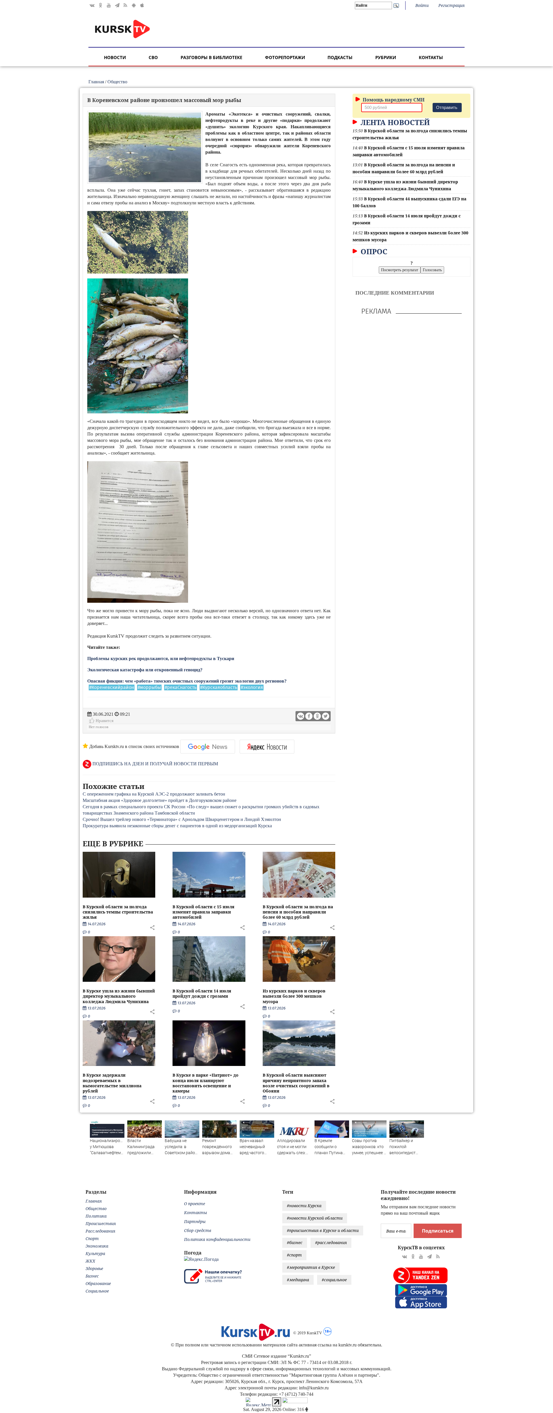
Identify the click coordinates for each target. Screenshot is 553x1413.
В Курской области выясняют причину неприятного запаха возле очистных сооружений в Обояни (296, 1083)
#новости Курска (304, 1205)
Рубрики (385, 57)
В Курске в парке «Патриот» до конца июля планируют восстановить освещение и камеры (205, 1083)
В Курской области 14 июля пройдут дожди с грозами (202, 993)
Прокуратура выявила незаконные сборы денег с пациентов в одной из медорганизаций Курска (177, 825)
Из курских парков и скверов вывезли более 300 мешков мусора (294, 996)
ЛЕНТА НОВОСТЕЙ (394, 122)
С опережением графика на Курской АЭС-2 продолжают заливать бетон (154, 794)
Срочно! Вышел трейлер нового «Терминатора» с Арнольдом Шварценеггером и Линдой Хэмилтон (182, 819)
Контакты (431, 57)
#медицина (298, 1279)
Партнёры (195, 1221)
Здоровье (94, 1268)
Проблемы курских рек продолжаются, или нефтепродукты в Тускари (160, 658)
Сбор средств (197, 1230)
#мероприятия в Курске (311, 1267)
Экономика (97, 1246)
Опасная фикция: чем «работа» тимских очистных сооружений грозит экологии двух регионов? (187, 681)
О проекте (194, 1203)
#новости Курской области (314, 1218)
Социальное (97, 1291)
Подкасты (340, 57)
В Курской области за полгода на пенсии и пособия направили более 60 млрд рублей (298, 912)
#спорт (294, 1255)
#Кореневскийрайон (111, 687)
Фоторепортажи (285, 57)
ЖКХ (90, 1261)
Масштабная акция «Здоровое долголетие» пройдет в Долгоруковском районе (159, 800)
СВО (153, 57)
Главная (96, 81)
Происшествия (101, 1223)
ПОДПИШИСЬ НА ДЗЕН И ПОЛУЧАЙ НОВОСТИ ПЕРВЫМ (154, 763)
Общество (117, 81)
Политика (96, 1216)
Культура (95, 1253)
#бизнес (294, 1242)
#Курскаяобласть (218, 687)
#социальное (334, 1279)
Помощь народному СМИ (393, 100)
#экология (252, 687)
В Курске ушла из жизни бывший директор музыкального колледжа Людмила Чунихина (119, 996)
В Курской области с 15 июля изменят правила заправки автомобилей (203, 912)
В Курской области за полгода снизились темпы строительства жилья (118, 912)
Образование (98, 1283)
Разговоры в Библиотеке (211, 57)
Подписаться (437, 1231)
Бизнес (92, 1276)
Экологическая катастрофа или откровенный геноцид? (144, 669)
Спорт (92, 1238)
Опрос (373, 251)
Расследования (100, 1231)
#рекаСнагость (180, 687)
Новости (115, 57)
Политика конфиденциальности (217, 1239)
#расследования (331, 1242)
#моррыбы (149, 687)
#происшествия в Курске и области (323, 1230)
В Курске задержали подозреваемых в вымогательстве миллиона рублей (112, 1083)
